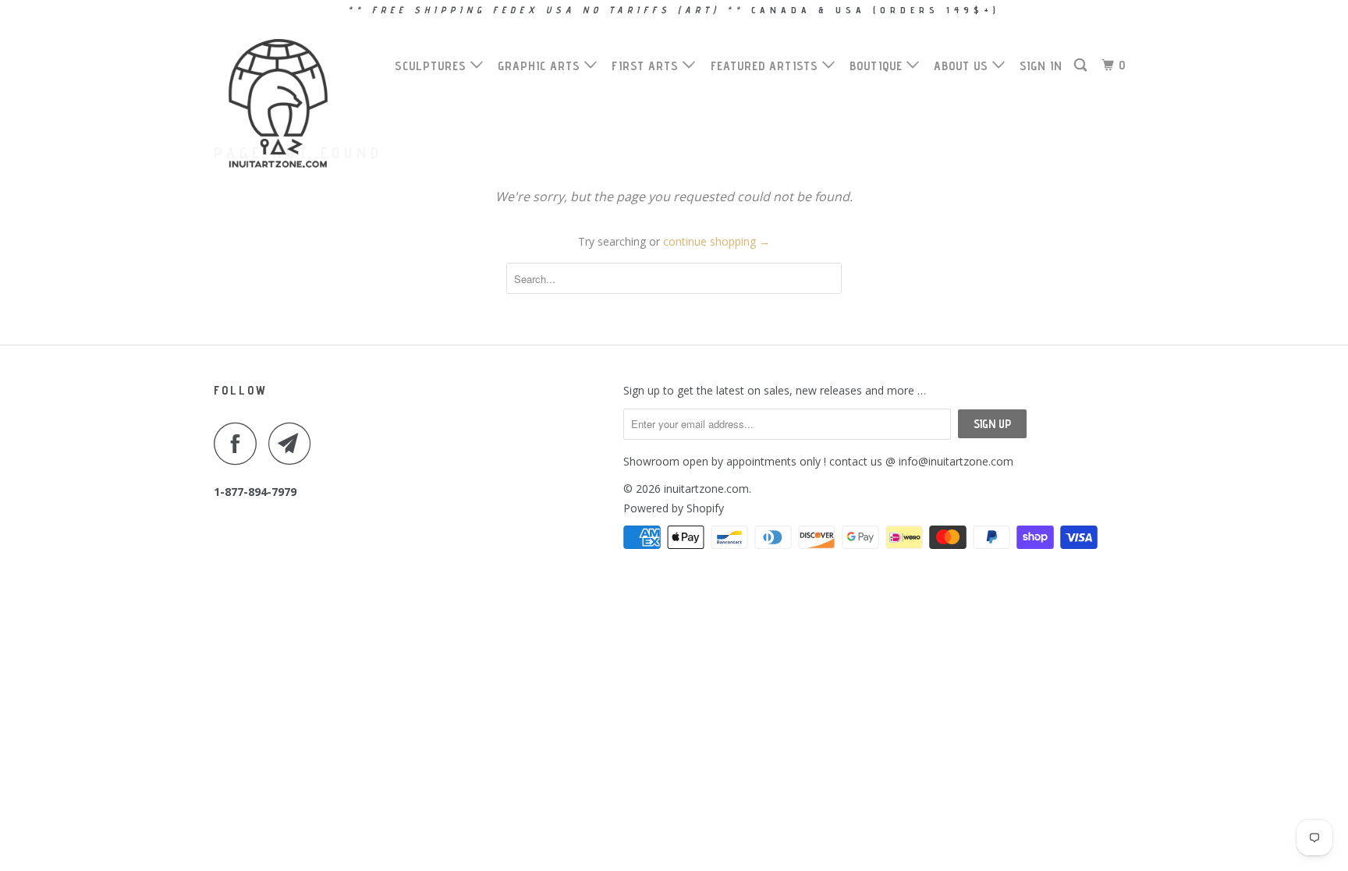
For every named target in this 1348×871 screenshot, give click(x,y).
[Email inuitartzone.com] (294, 443)
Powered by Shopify (673, 508)
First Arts (647, 65)
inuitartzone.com (706, 488)
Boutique (878, 65)
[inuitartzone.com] (294, 103)
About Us (963, 65)
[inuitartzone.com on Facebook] (239, 443)
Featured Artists (766, 65)
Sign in (1041, 65)
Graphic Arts (541, 65)
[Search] (1082, 65)
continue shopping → (716, 241)
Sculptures (432, 65)
